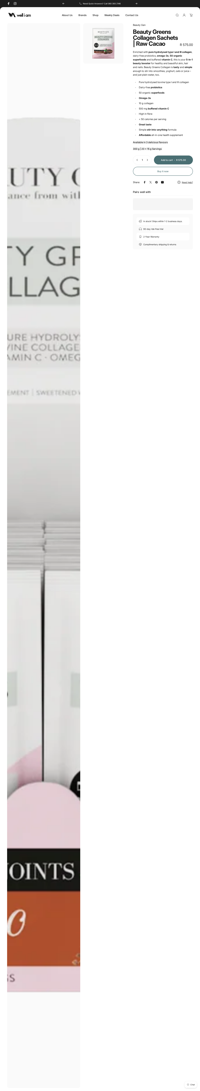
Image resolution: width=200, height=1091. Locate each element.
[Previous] (63, 3)
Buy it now (163, 171)
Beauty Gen (139, 24)
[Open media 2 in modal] (103, 43)
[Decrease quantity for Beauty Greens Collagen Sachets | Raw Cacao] (136, 160)
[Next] (136, 3)
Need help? (187, 182)
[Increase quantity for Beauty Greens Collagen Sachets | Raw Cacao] (148, 160)
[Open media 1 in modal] (43, 555)
